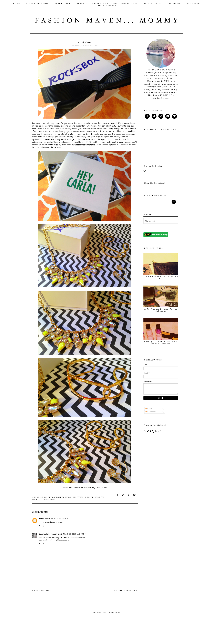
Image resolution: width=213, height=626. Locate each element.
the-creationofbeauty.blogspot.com (54, 540)
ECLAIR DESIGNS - (113, 612)
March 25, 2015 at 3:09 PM (74, 534)
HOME (16, 3)
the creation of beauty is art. (50, 534)
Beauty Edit (62, 3)
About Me (175, 3)
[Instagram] (160, 116)
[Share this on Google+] (135, 495)
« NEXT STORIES (41, 590)
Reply (41, 526)
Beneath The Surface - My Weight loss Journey (107, 3)
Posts (149, 408)
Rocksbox (49, 500)
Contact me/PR (106, 5)
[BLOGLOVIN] (174, 116)
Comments (151, 411)
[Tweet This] (122, 495)
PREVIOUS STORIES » (125, 590)
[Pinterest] (167, 116)
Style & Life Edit (37, 3)
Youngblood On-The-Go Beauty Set (161, 277)
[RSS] (154, 116)
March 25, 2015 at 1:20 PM (56, 518)
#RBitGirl (78, 497)
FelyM (41, 518)
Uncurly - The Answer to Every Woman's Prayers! (161, 342)
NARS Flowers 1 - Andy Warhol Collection (160, 310)
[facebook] (147, 116)
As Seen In (193, 3)
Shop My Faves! (153, 3)
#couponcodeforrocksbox (55, 497)
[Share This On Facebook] (117, 495)
